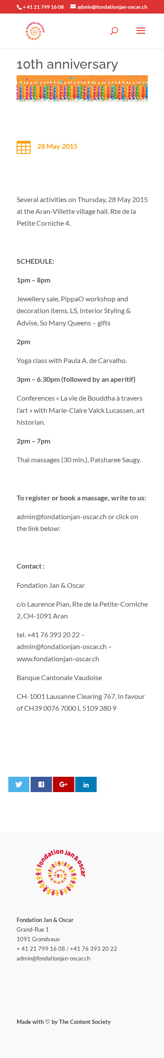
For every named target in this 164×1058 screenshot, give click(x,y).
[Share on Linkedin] (86, 784)
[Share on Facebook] (41, 784)
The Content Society (85, 1021)
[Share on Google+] (63, 784)
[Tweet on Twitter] (19, 784)
